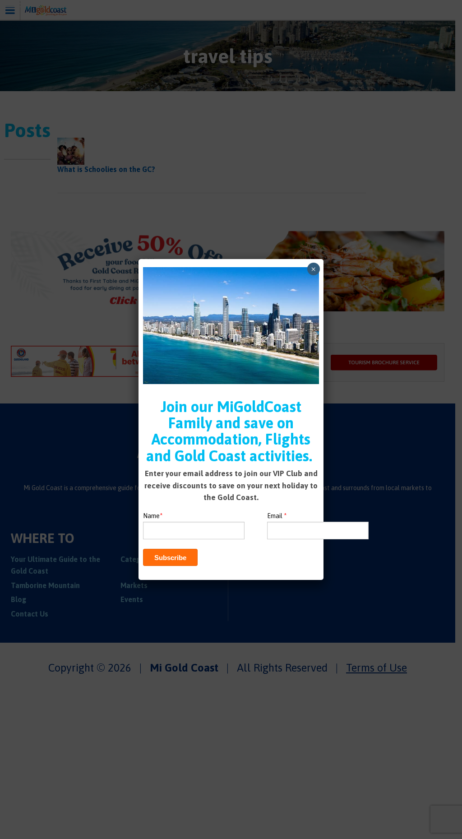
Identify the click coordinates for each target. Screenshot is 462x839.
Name (152, 515)
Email (276, 515)
